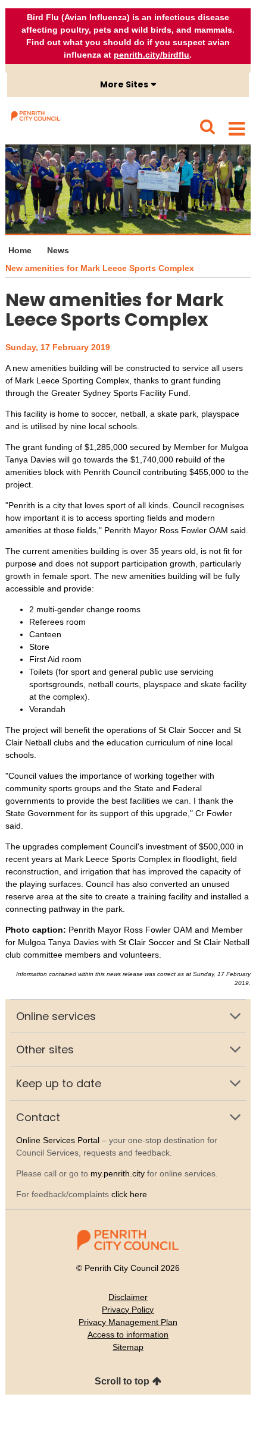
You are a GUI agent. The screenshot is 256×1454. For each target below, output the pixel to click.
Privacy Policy (128, 1309)
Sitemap (128, 1347)
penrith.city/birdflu (151, 54)
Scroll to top (122, 1381)
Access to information (128, 1334)
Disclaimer (128, 1297)
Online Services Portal (57, 1140)
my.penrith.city (117, 1173)
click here (129, 1194)
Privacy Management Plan (128, 1322)
